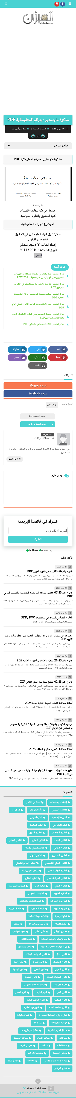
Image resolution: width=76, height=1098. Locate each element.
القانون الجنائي (60, 848)
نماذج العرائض (60, 1068)
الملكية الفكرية (60, 893)
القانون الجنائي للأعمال (34, 848)
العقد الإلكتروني (60, 825)
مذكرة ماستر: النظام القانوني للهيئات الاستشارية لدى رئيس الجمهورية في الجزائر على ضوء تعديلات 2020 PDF (38, 276)
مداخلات (38, 1023)
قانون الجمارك (19, 969)
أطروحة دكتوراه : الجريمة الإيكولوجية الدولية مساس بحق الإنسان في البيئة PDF (38, 772)
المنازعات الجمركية (58, 901)
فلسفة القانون (26, 939)
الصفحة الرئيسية (39, 129)
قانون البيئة (19, 962)
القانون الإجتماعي (59, 833)
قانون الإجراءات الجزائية (36, 954)
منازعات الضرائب (35, 1053)
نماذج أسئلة (13, 1061)
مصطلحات (62, 1046)
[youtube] (56, 4)
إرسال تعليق (13, 459)
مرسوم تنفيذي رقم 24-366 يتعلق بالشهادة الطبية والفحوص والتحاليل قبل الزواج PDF (41, 726)
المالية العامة (39, 886)
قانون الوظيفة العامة (36, 1000)
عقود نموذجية (18, 931)
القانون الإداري (35, 833)
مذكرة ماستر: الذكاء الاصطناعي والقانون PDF (43, 324)
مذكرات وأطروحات (18, 129)
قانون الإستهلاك (60, 962)
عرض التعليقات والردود (37, 424)
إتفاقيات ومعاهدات (58, 802)
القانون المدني (60, 886)
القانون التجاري (38, 840)
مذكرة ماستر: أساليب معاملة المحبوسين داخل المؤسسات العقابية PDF (39, 296)
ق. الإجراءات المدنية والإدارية (54, 947)
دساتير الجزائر (60, 931)
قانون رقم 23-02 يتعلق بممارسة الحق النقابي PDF (46, 682)
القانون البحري (60, 840)
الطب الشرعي (36, 817)
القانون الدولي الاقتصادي (56, 863)
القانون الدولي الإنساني (26, 863)
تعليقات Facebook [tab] (38, 394)
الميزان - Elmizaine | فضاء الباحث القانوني (38, 1093)
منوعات (30, 1061)
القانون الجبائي (15, 840)
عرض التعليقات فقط (37, 416)
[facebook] (62, 4)
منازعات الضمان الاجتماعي (55, 1061)
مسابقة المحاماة (21, 1038)
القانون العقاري (31, 878)
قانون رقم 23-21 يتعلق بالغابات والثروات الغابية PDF (44, 660)
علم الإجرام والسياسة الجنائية (54, 939)
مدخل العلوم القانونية (57, 1030)
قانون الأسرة (38, 962)
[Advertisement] (38, 71)
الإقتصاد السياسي (59, 810)
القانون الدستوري (59, 855)
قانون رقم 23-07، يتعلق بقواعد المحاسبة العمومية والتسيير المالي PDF (38, 594)
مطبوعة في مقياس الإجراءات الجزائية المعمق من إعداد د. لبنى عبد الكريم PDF (38, 637)
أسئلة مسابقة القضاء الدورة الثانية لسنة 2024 (48, 703)
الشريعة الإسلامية (59, 817)
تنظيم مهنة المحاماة (37, 916)
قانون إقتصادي (24, 947)
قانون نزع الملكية (31, 1008)
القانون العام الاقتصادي (57, 878)
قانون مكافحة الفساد (58, 1008)
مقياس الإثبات (26, 1046)
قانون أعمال (61, 954)
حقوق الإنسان (61, 924)
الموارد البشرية (60, 909)
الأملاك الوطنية (35, 810)
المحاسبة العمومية (17, 886)
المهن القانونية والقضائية (30, 901)
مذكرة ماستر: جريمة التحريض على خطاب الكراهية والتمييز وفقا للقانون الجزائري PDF (37, 316)
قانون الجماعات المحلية (56, 977)
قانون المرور (20, 992)
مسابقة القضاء (43, 1038)
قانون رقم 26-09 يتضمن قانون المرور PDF (49, 571)
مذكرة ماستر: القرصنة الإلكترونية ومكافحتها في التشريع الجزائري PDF (39, 286)
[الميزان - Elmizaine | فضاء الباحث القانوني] (38, 17)
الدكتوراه (16, 810)
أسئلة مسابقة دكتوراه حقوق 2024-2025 (50, 749)
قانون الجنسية (31, 977)
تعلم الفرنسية (61, 916)
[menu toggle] (69, 4)
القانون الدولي (36, 855)
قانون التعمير (40, 969)
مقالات (45, 1046)
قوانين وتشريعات (59, 1023)
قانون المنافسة (60, 1000)
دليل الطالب (40, 931)
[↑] (38, 1081)
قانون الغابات (41, 992)
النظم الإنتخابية (37, 909)
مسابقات (63, 1038)
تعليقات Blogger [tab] (38, 386)
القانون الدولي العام (30, 871)
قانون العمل (62, 992)
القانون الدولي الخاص (57, 871)
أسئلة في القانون (33, 802)
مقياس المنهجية (60, 1053)
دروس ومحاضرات (37, 924)
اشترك (38, 539)
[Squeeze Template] (51, 1088)
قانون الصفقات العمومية (34, 985)
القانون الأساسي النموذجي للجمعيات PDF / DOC (46, 617)
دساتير (16, 924)
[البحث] (6, 4)
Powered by (46, 550)
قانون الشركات (60, 985)
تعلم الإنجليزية (15, 909)
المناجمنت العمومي (36, 893)
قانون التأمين (61, 969)
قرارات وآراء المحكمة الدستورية (53, 1015)
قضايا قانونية (23, 1015)
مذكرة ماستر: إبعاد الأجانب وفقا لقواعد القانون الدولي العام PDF (38, 306)
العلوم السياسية (36, 825)
